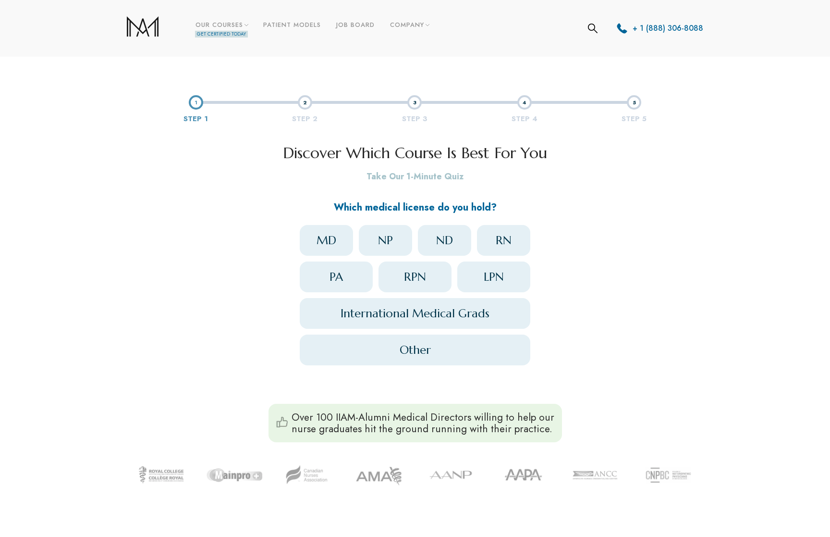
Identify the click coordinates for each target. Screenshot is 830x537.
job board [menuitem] (355, 24)
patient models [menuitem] (292, 24)
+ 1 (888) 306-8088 (668, 28)
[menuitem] (221, 28)
